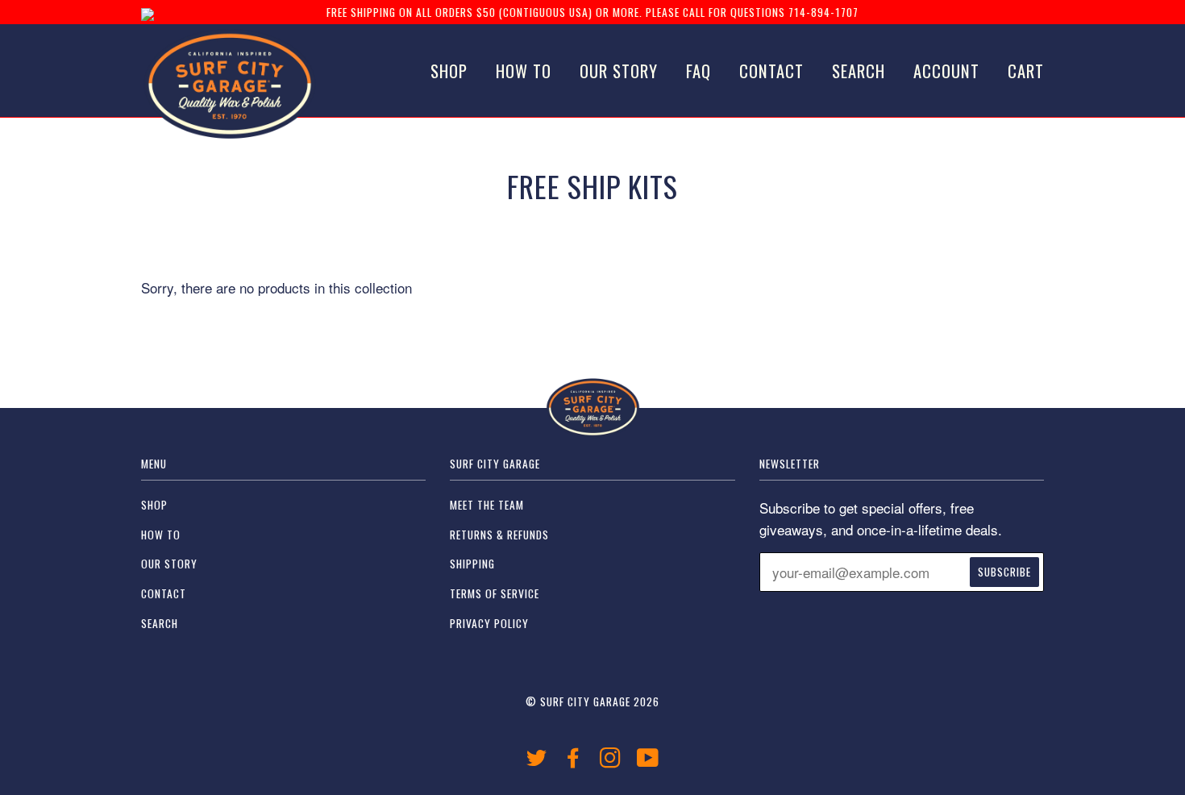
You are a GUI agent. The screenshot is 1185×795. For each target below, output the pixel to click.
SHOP (449, 70)
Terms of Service (494, 593)
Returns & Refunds (499, 535)
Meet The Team (487, 505)
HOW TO (523, 70)
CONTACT (771, 70)
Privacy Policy (489, 623)
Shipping (472, 564)
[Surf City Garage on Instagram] (611, 761)
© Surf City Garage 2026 (592, 701)
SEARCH (858, 70)
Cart (1026, 70)
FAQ (698, 70)
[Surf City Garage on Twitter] (536, 761)
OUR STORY (619, 70)
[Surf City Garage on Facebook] (573, 761)
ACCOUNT (946, 70)
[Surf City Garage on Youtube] (648, 761)
